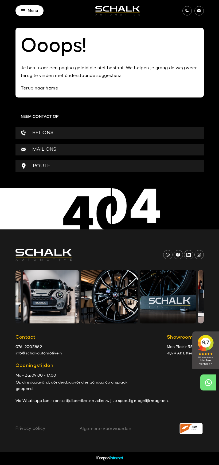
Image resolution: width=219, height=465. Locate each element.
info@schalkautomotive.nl (39, 353)
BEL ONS (42, 132)
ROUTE (41, 166)
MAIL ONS (44, 149)
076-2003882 (28, 347)
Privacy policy (30, 428)
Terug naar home (39, 88)
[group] (51, 296)
